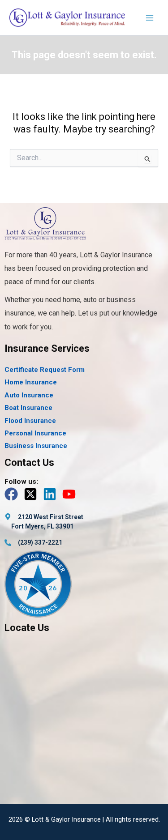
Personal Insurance (35, 433)
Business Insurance (35, 446)
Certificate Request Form (44, 370)
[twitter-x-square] (32, 494)
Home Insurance (30, 382)
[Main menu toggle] (149, 18)
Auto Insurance (28, 395)
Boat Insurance (28, 408)
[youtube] (71, 494)
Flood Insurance (30, 421)
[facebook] (13, 494)
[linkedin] (51, 494)
